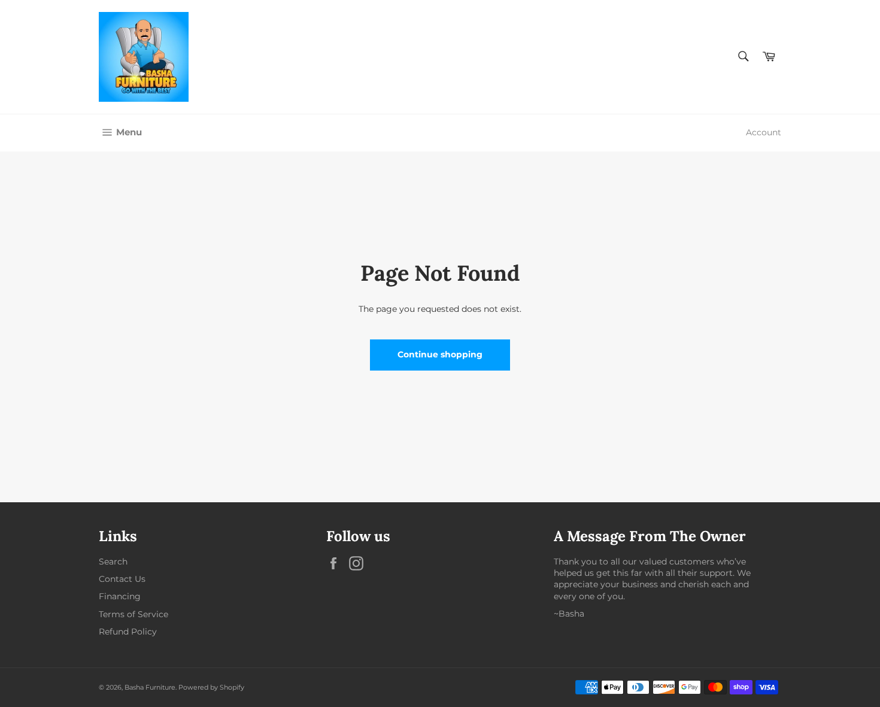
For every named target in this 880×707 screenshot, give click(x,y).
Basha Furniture (150, 687)
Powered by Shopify (211, 687)
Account (763, 132)
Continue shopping (440, 354)
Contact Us (122, 579)
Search (113, 561)
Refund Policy (128, 631)
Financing (120, 596)
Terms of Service (133, 614)
